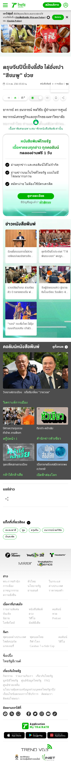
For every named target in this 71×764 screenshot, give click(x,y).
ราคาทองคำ (54, 591)
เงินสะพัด (9, 537)
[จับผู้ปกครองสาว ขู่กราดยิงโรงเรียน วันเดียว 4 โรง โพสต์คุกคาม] (54, 274)
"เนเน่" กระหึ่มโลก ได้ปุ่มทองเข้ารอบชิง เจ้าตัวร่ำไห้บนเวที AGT (21, 327)
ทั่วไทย (30, 582)
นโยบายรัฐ (33, 587)
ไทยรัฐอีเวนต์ (11, 662)
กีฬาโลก (31, 642)
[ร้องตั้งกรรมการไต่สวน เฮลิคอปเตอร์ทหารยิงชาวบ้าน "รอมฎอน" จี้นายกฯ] (21, 238)
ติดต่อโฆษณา (57, 690)
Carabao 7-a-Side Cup (41, 647)
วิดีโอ (31, 619)
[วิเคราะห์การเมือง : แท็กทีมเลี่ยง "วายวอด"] (35, 370)
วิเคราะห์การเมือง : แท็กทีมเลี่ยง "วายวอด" (26, 392)
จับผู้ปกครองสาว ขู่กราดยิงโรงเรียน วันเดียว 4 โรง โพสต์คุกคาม (54, 291)
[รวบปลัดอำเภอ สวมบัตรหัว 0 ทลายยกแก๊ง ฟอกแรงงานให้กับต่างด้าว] (21, 274)
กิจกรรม (7, 676)
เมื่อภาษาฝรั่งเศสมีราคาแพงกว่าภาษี (52, 467)
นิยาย (6, 619)
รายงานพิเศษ (10, 610)
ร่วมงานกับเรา (23, 676)
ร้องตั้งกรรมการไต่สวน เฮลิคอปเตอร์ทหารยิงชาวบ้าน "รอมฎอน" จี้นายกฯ (21, 254)
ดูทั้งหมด (58, 347)
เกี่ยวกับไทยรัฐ (41, 676)
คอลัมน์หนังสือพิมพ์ (21, 347)
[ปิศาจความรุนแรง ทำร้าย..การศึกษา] (18, 416)
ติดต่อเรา (42, 690)
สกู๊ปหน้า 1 (9, 439)
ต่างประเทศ (54, 587)
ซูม (22, 531)
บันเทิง (6, 615)
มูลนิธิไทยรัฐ (59, 676)
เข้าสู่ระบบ (44, 202)
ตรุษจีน (32, 531)
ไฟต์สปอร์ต (9, 642)
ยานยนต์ (31, 591)
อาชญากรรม (10, 591)
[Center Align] (67, 17)
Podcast (56, 619)
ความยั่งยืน (9, 596)
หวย (53, 615)
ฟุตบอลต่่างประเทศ (13, 638)
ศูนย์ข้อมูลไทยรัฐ (12, 681)
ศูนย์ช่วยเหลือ (39, 681)
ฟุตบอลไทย (33, 638)
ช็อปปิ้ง (7, 656)
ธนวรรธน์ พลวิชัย (50, 531)
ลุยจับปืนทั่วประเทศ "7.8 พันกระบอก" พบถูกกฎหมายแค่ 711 (54, 254)
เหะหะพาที (10, 531)
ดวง (30, 615)
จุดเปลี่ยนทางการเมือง (15, 465)
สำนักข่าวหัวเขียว (47, 439)
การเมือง (59, 84)
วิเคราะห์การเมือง (14, 402)
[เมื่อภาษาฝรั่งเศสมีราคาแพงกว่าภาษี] (52, 453)
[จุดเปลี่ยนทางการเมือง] (18, 453)
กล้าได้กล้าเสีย (12, 475)
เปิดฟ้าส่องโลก (46, 475)
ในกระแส (53, 582)
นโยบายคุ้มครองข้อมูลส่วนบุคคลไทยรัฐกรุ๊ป (26, 685)
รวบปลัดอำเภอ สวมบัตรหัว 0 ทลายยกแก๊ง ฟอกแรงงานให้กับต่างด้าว (21, 291)
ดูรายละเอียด (35, 196)
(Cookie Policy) (14, 21)
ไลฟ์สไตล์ (8, 624)
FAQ (26, 681)
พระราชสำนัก (10, 582)
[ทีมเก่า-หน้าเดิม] (52, 416)
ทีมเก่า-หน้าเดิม (45, 429)
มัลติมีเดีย (33, 624)
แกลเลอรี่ (8, 647)
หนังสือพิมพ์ (46, 84)
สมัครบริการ (52, 5)
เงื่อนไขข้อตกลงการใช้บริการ (18, 690)
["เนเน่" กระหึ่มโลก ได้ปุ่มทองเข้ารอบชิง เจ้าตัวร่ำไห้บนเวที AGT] (21, 311)
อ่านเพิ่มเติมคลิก (30, 17)
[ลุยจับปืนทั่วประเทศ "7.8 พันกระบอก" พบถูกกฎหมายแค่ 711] (54, 238)
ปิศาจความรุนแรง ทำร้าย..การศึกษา (12, 431)
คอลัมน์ (55, 610)
